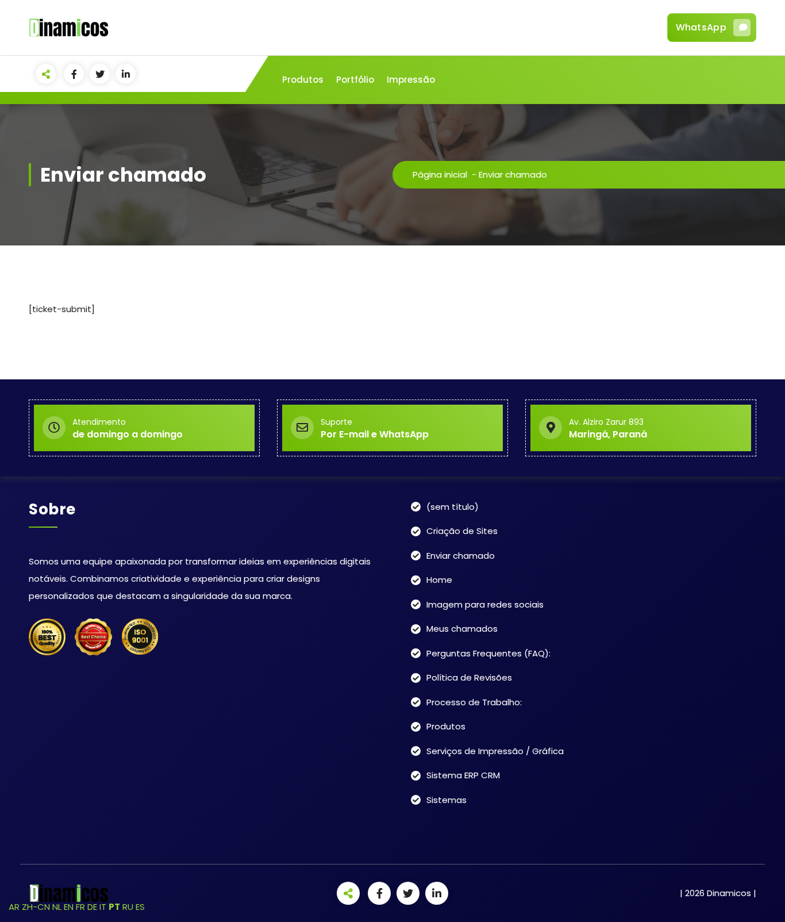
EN (69, 907)
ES (140, 907)
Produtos (303, 80)
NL (56, 907)
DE (92, 907)
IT (102, 907)
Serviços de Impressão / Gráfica (495, 751)
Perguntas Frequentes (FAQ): (488, 653)
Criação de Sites (462, 531)
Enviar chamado (460, 556)
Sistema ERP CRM (463, 775)
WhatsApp (701, 27)
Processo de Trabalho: (474, 702)
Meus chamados (462, 629)
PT (114, 907)
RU (127, 907)
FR (80, 907)
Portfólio (355, 80)
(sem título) (452, 507)
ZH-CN (36, 907)
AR (14, 907)
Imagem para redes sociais (485, 604)
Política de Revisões (469, 677)
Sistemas (446, 800)
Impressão (411, 80)
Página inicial (440, 174)
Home (439, 580)
